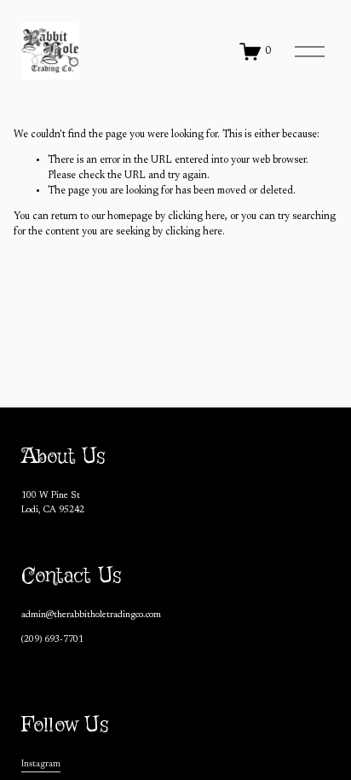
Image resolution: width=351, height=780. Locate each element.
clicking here (196, 216)
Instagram (40, 764)
